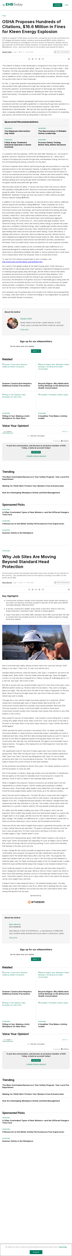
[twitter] (36, 59)
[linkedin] (33, 59)
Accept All (36, 1252)
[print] (69, 59)
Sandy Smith (7, 52)
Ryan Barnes (7, 583)
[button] (3, 5)
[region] (36, 436)
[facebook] (29, 59)
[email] (43, 59)
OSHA (4, 15)
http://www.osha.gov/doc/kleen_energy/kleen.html (22, 262)
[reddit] (39, 59)
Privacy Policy (63, 1247)
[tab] (7, 431)
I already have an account (36, 456)
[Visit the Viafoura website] (65, 441)
